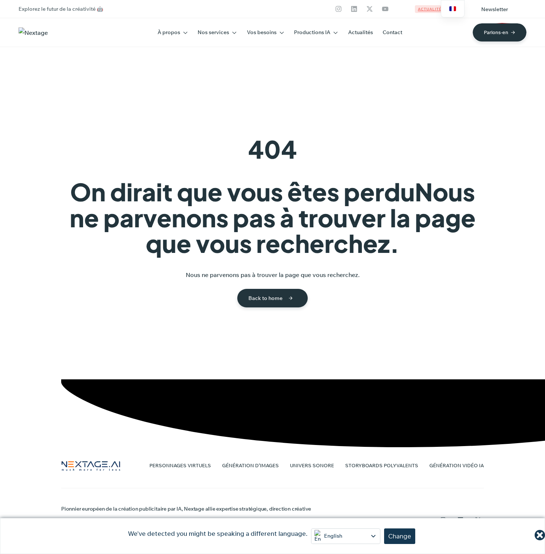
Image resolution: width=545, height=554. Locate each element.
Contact (392, 32)
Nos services (213, 32)
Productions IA (312, 32)
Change (399, 536)
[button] (494, 9)
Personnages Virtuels (180, 465)
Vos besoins (262, 32)
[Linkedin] (354, 9)
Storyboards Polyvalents (381, 465)
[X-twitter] (369, 9)
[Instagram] (338, 9)
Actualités (360, 32)
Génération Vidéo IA (456, 465)
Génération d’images (250, 465)
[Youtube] (385, 9)
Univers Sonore (312, 465)
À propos (169, 32)
